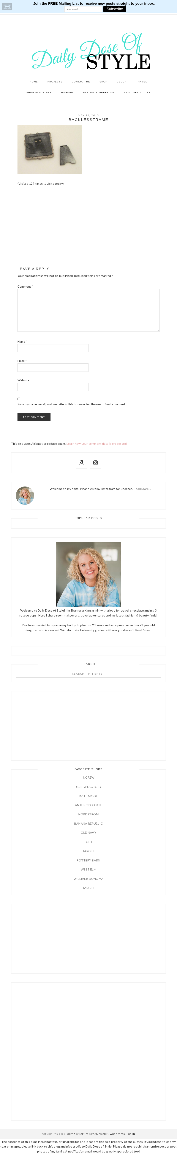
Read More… (142, 489)
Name (22, 341)
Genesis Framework (94, 1134)
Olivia (71, 1134)
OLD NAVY (88, 832)
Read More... (143, 630)
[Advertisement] (88, 230)
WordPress (117, 1134)
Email (22, 360)
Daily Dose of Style (88, 50)
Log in (131, 1134)
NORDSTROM (88, 814)
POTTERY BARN (88, 860)
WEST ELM (88, 869)
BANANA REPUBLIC (88, 823)
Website (23, 380)
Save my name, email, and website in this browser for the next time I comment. (71, 404)
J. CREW (88, 777)
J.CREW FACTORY (89, 786)
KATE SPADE (88, 796)
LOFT (88, 842)
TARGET (88, 851)
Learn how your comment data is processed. (96, 443)
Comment (25, 286)
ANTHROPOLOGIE (88, 805)
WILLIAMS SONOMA (88, 878)
